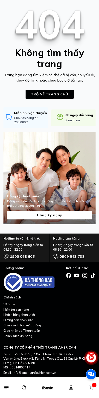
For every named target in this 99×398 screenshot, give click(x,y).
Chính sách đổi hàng (17, 336)
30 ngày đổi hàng (79, 115)
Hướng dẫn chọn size (18, 320)
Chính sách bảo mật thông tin (24, 325)
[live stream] (91, 360)
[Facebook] (68, 275)
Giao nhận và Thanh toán (21, 330)
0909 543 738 (71, 256)
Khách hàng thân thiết (19, 314)
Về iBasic (9, 304)
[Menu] (6, 387)
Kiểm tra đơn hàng (16, 309)
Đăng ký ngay (49, 215)
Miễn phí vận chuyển (30, 113)
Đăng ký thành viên (23, 196)
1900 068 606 (22, 256)
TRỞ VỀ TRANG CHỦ (49, 94)
